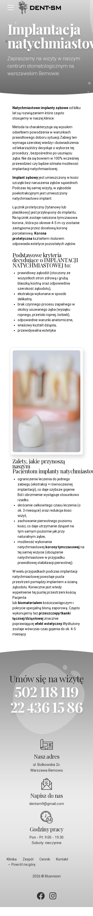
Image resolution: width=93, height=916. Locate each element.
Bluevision (53, 876)
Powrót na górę (23, 864)
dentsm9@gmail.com (46, 803)
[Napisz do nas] (46, 784)
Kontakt (62, 859)
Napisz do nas (46, 795)
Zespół (28, 859)
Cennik (44, 859)
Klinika (12, 859)
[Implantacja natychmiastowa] (46, 401)
